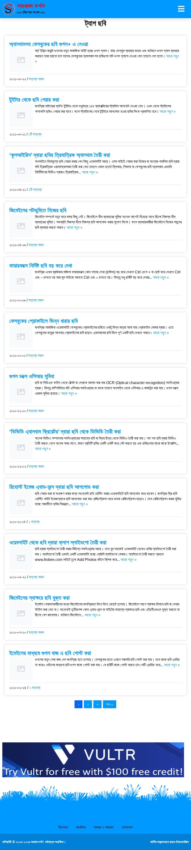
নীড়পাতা (63, 827)
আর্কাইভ (81, 827)
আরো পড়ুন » (168, 111)
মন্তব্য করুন (36, 79)
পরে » (109, 704)
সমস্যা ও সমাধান (103, 827)
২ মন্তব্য (34, 522)
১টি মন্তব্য (34, 134)
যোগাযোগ (127, 827)
